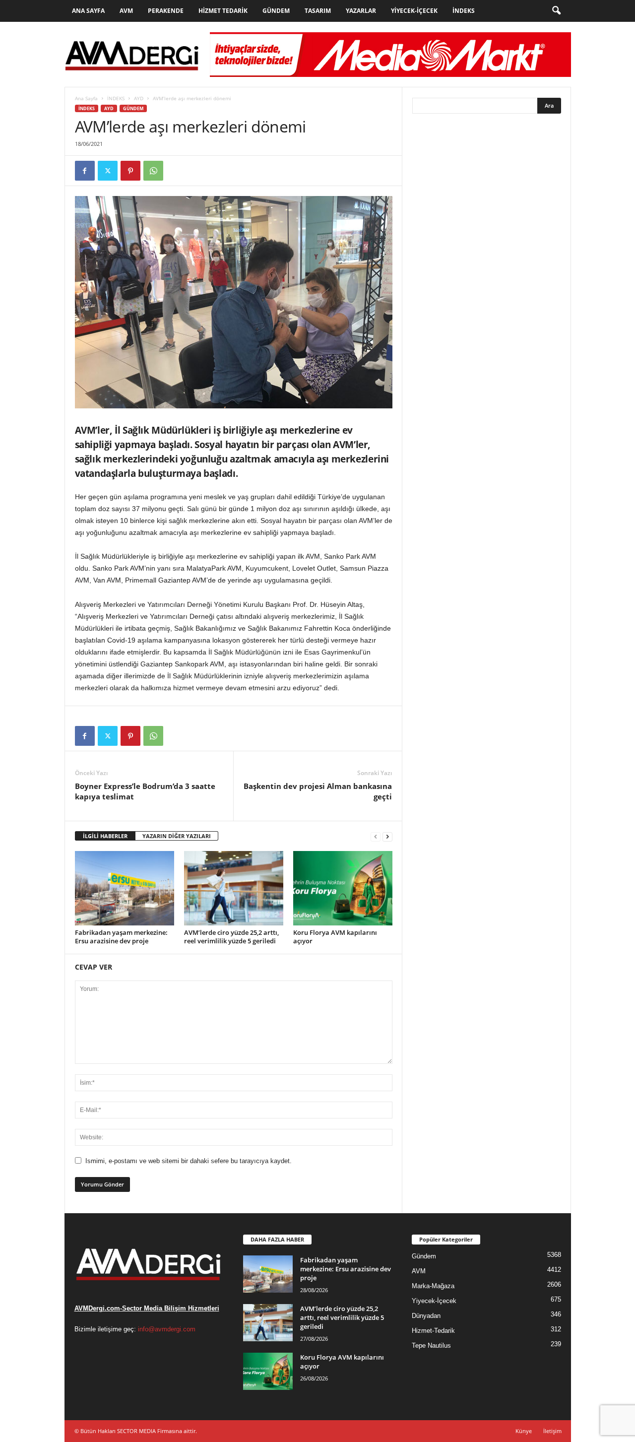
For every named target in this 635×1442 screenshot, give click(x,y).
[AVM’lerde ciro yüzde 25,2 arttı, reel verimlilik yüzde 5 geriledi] (233, 888)
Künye (523, 1431)
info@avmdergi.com (166, 1329)
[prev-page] (376, 836)
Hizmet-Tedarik (433, 1330)
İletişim (552, 1431)
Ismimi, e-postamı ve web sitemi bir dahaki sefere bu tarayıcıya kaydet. (188, 1161)
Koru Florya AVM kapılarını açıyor (335, 936)
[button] (556, 11)
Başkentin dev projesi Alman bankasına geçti (318, 791)
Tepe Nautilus (431, 1345)
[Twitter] (108, 171)
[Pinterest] (130, 171)
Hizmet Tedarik (223, 10)
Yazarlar (361, 10)
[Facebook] (85, 171)
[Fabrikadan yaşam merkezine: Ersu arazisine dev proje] (124, 888)
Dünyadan (426, 1315)
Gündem (276, 10)
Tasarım (318, 10)
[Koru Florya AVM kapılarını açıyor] (342, 888)
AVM (126, 10)
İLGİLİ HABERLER (105, 836)
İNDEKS (116, 98)
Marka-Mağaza (433, 1286)
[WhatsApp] (153, 171)
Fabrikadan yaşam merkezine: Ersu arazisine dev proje (121, 936)
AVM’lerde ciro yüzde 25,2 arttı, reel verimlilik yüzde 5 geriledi (231, 936)
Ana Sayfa (88, 10)
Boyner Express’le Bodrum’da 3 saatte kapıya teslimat (145, 791)
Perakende (166, 10)
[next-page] (387, 836)
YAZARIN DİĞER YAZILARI (176, 836)
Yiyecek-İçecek (414, 10)
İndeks (463, 10)
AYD (138, 98)
